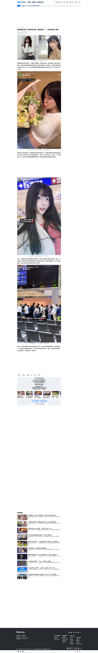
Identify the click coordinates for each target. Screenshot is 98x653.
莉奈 (35, 375)
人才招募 (71, 640)
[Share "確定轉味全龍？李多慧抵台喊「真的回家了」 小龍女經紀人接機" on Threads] (20, 651)
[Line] (71, 632)
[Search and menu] (79, 2)
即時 (59, 2)
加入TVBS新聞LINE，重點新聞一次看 (39, 402)
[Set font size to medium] (77, 651)
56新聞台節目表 (57, 639)
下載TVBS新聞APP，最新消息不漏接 (39, 400)
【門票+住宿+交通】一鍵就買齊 (39, 389)
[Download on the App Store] (70, 648)
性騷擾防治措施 (65, 639)
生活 (62, 2)
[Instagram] (76, 632)
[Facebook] (69, 632)
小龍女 (23, 375)
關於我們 (55, 637)
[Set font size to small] (75, 651)
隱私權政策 (64, 637)
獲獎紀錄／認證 (79, 643)
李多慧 (39, 375)
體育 (20, 27)
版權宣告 (63, 642)
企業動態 (71, 639)
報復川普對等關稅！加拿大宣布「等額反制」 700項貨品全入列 (32, 5)
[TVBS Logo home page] (21, 2)
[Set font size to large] (79, 651)
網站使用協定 (64, 640)
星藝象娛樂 (72, 643)
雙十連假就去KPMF (39, 386)
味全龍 (28, 375)
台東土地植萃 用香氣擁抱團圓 (39, 380)
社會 (73, 2)
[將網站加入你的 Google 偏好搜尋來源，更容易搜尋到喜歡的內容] (39, 404)
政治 (64, 2)
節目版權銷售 (78, 637)
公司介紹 (71, 637)
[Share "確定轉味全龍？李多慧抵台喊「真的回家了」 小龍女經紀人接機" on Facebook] (22, 651)
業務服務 (77, 640)
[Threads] (74, 632)
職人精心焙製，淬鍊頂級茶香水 (39, 381)
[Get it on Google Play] (78, 648)
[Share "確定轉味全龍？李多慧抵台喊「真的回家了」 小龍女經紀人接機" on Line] (18, 651)
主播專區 (71, 642)
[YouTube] (78, 632)
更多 (76, 2)
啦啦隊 (19, 375)
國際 (70, 2)
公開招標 (77, 639)
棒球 (23, 27)
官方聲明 (77, 642)
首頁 (56, 2)
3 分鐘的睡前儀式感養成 (39, 382)
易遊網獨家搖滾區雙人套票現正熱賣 (39, 387)
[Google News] (80, 632)
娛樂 (67, 2)
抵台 (31, 375)
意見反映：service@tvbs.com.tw (22, 637)
